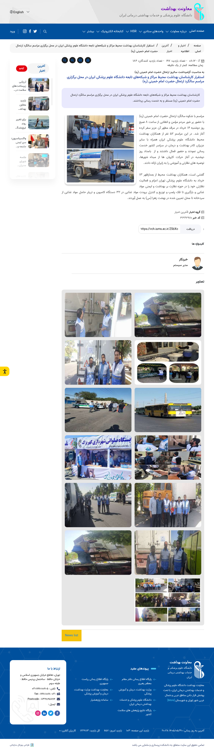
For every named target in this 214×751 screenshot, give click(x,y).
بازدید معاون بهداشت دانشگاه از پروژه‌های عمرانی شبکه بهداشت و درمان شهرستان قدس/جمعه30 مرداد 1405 (21, 105)
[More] (171, 700)
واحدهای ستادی (153, 31)
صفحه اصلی (196, 30)
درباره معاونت (178, 31)
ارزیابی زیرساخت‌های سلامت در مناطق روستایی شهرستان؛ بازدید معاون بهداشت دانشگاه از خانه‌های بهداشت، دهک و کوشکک (19, 86)
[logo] (183, 670)
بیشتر (90, 31)
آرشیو (21, 68)
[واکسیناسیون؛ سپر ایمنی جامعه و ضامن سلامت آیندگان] (38, 141)
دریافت (190, 229)
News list (71, 635)
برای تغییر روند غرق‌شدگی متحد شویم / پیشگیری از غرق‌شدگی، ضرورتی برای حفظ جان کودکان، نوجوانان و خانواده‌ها (20, 123)
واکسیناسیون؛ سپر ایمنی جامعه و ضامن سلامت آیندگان (18, 142)
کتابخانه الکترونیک (112, 31)
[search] (45, 31)
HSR (133, 31)
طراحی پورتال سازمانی (19, 745)
